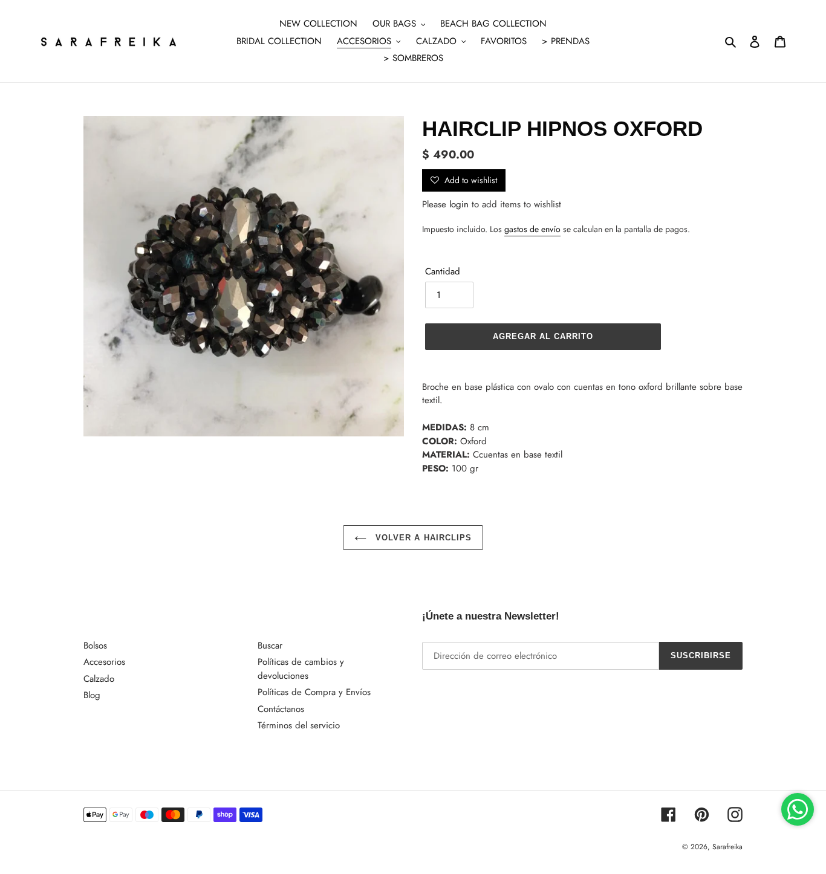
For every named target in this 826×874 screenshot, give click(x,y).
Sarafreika (727, 846)
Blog (91, 695)
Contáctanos (281, 709)
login (459, 204)
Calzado (98, 678)
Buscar (270, 645)
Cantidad (442, 271)
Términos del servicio (299, 725)
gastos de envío (532, 229)
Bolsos (95, 645)
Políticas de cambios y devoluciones (301, 668)
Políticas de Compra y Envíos (314, 692)
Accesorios (104, 661)
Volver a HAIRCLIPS (422, 537)
